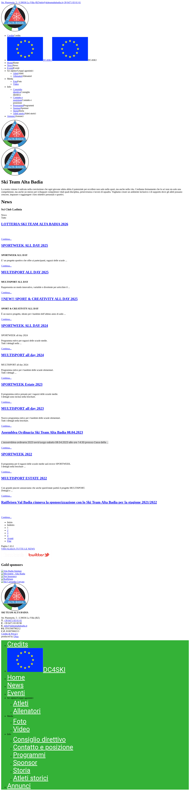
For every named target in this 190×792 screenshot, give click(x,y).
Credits (17, 644)
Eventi (16, 693)
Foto (19, 721)
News (15, 685)
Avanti (10, 538)
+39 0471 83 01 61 (13, 620)
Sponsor (25, 762)
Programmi (29, 755)
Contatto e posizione (43, 747)
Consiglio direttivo (39, 739)
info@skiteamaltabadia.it (15, 626)
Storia (21, 770)
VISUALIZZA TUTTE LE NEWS (18, 548)
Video (21, 729)
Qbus (16, 636)
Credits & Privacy (9, 634)
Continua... (6, 239)
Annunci (19, 786)
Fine (9, 541)
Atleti (20, 703)
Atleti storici (30, 778)
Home (16, 677)
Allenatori (27, 711)
